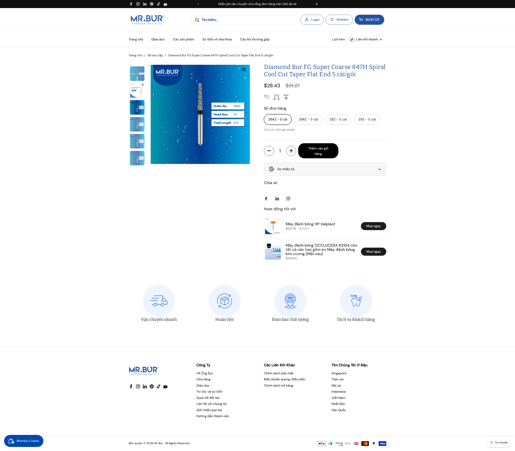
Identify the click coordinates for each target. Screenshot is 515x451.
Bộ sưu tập (155, 55)
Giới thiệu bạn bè (209, 410)
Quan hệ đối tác (208, 398)
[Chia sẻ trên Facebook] (267, 198)
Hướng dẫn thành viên (212, 416)
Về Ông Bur (204, 373)
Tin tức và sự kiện (209, 391)
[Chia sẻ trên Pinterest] (278, 198)
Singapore (339, 373)
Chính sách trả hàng (278, 385)
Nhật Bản (338, 404)
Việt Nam (338, 398)
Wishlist (342, 20)
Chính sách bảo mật (278, 373)
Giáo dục (203, 385)
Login (315, 20)
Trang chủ (135, 55)
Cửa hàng (203, 379)
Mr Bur (158, 443)
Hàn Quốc (339, 410)
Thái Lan (338, 379)
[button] (369, 20)
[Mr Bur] (147, 20)
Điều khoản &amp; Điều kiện (284, 379)
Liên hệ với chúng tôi (211, 404)
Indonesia (339, 391)
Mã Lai (336, 385)
